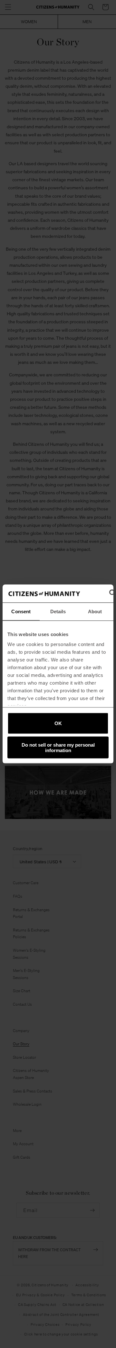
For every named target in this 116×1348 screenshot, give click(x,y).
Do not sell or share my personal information (58, 747)
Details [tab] (58, 611)
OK (58, 723)
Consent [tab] (21, 611)
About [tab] (95, 611)
